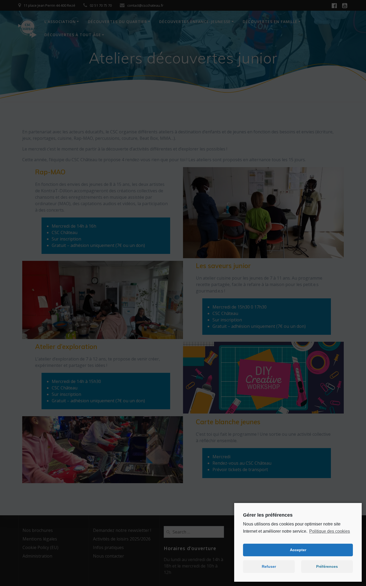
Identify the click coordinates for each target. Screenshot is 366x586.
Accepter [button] (298, 550)
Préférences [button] (327, 566)
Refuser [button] (269, 566)
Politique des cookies (329, 531)
